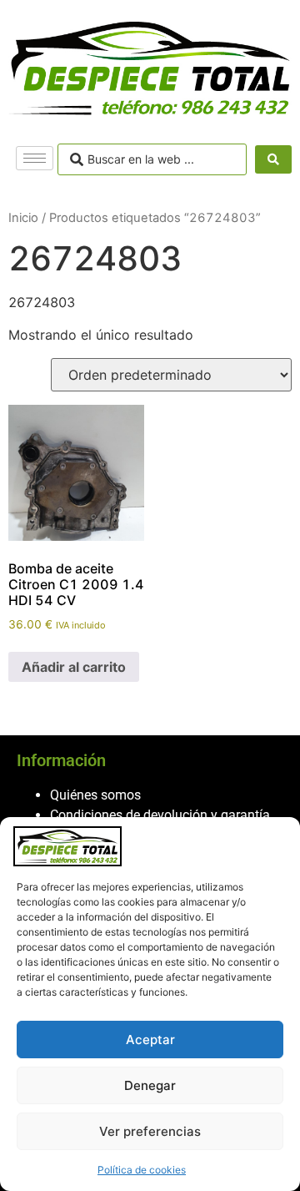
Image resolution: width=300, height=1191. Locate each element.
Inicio (23, 217)
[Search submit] (273, 159)
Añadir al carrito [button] (74, 667)
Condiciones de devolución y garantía (160, 815)
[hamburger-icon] (34, 158)
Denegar (150, 1085)
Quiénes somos (95, 795)
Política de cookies (142, 1169)
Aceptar (150, 1039)
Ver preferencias (150, 1131)
